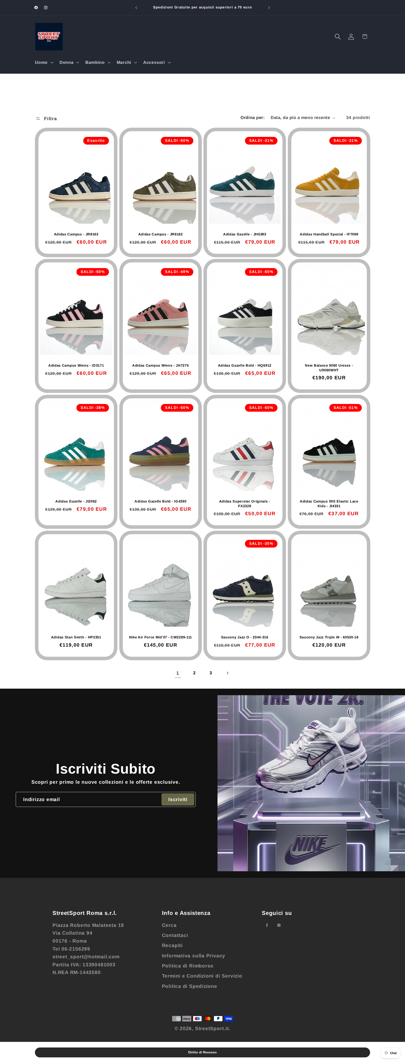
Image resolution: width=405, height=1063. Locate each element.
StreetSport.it (212, 1028)
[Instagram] (279, 925)
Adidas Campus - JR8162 (160, 234)
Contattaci (175, 935)
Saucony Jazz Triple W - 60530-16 (328, 637)
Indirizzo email (41, 799)
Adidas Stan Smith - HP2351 (76, 637)
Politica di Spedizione (189, 986)
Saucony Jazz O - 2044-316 (244, 637)
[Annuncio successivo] (269, 7)
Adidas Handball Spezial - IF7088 (329, 234)
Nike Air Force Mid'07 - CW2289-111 (160, 637)
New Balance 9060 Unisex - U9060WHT (329, 367)
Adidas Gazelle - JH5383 (244, 234)
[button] (43, 62)
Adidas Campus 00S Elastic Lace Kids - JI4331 (329, 503)
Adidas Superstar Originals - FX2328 (244, 503)
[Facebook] (267, 925)
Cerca (169, 925)
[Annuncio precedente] (136, 7)
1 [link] (177, 673)
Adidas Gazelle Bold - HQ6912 (244, 365)
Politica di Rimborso (188, 965)
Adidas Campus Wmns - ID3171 (76, 365)
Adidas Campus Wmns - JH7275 (160, 365)
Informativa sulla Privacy (193, 955)
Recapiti (172, 945)
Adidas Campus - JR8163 (76, 234)
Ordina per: (252, 117)
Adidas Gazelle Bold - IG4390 (160, 501)
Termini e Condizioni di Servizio (202, 976)
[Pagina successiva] (227, 673)
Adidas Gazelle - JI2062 (76, 501)
